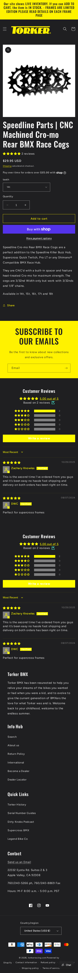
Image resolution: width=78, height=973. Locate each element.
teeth (6, 179)
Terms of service (51, 968)
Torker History (17, 804)
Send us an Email (19, 862)
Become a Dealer (19, 771)
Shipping (7, 166)
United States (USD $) (37, 930)
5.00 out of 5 (49, 398)
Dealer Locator (17, 779)
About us (13, 745)
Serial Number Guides (22, 813)
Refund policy (48, 962)
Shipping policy (30, 968)
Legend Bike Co (18, 838)
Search (12, 736)
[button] (5, 29)
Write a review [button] (39, 438)
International (16, 762)
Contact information (26, 962)
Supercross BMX (18, 830)
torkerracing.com (37, 958)
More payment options (39, 238)
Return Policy (16, 753)
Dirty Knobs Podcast (21, 821)
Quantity (8, 196)
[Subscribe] (66, 368)
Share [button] (11, 305)
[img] (12, 462)
